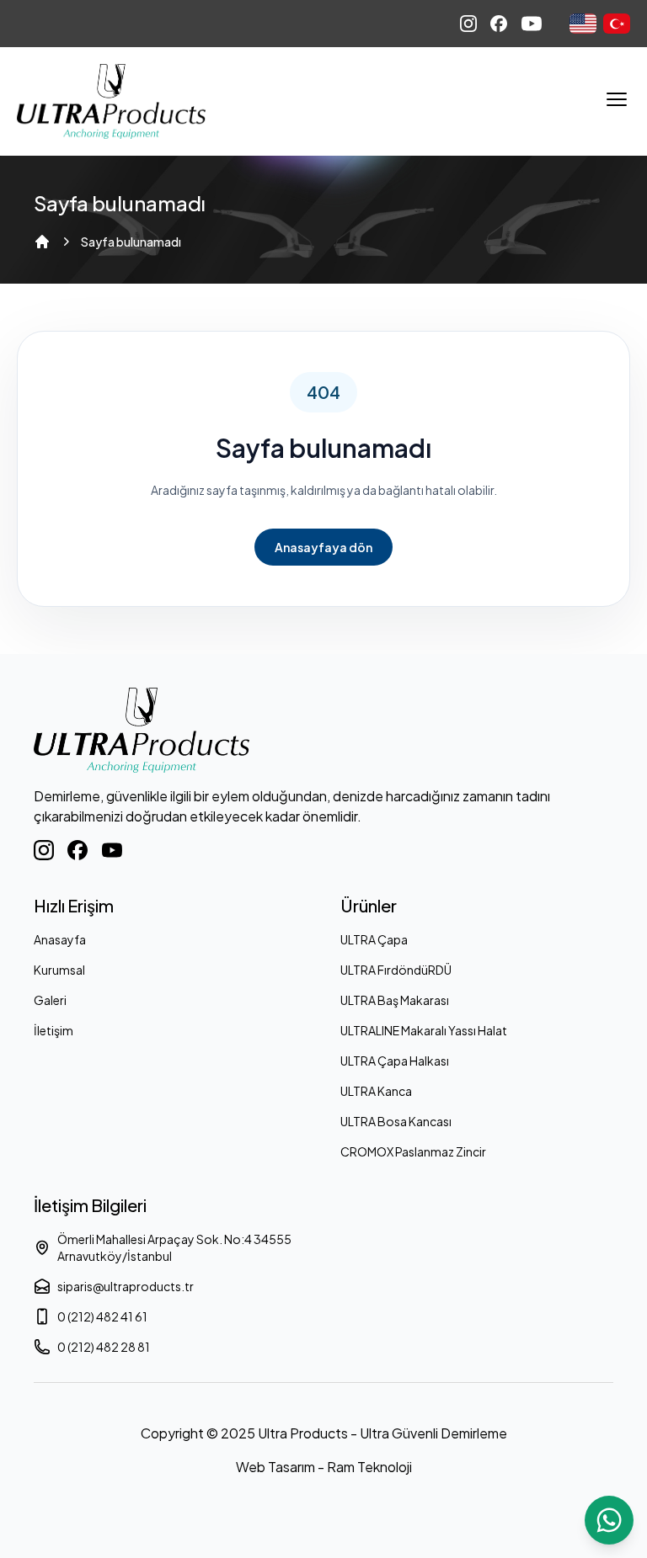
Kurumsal (59, 969)
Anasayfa (60, 939)
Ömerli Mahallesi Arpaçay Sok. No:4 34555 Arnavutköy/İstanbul (174, 1247)
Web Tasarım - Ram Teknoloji (324, 1467)
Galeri (50, 1000)
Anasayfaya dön (323, 547)
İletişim (53, 1030)
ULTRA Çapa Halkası (394, 1060)
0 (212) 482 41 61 (102, 1316)
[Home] (42, 241)
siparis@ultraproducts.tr (125, 1286)
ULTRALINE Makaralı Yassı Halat (423, 1030)
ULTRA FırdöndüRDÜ (396, 969)
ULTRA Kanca (376, 1090)
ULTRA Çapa (374, 939)
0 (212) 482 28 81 (103, 1346)
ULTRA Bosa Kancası (396, 1121)
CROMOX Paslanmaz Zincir (413, 1151)
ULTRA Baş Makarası (394, 1000)
